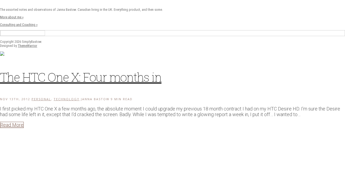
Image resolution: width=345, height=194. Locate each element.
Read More (11, 125)
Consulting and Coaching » (18, 25)
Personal (41, 99)
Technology (67, 99)
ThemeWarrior (27, 46)
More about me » (11, 17)
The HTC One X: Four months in (80, 77)
